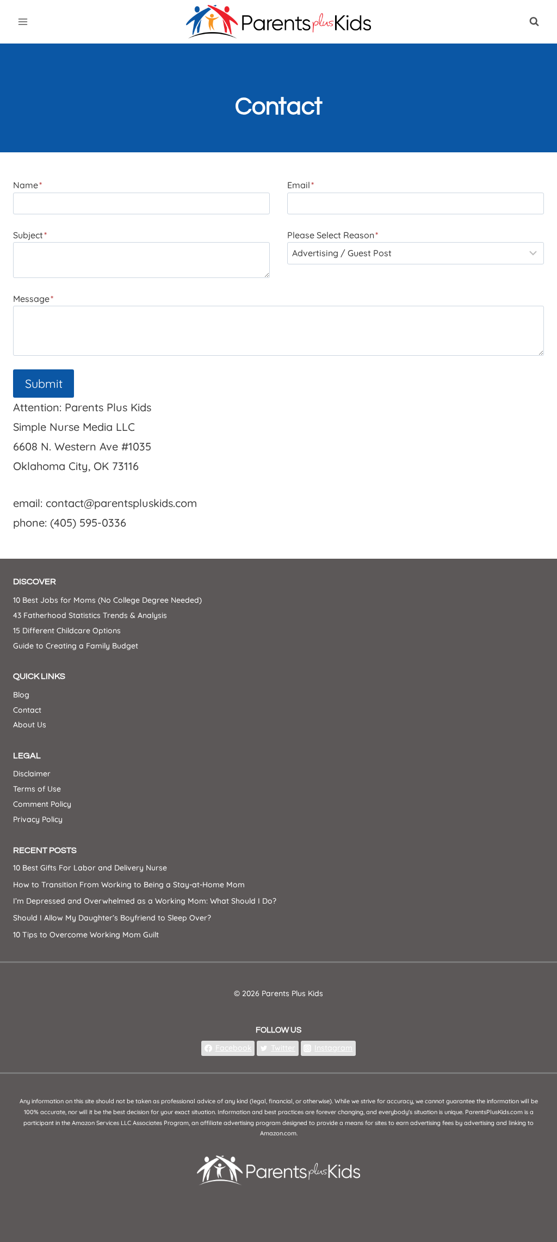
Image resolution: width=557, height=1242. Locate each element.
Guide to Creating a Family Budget (75, 646)
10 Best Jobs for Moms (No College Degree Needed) (107, 600)
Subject (30, 235)
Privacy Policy (38, 819)
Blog (21, 695)
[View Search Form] (534, 22)
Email (300, 185)
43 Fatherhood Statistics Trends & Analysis (90, 615)
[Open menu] (23, 21)
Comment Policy (42, 804)
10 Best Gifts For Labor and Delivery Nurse (90, 868)
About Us (29, 725)
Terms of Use (37, 789)
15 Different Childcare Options (67, 630)
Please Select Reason (332, 235)
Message (33, 298)
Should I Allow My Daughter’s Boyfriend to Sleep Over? (112, 918)
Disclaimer (32, 773)
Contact (27, 710)
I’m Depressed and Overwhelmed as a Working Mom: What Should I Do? (144, 901)
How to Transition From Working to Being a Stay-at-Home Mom (129, 884)
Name (27, 185)
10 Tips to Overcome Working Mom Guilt (86, 935)
